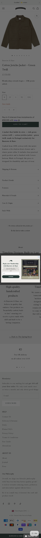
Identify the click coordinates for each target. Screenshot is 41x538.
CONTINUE (10, 276)
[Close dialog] (39, 257)
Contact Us (32, 536)
